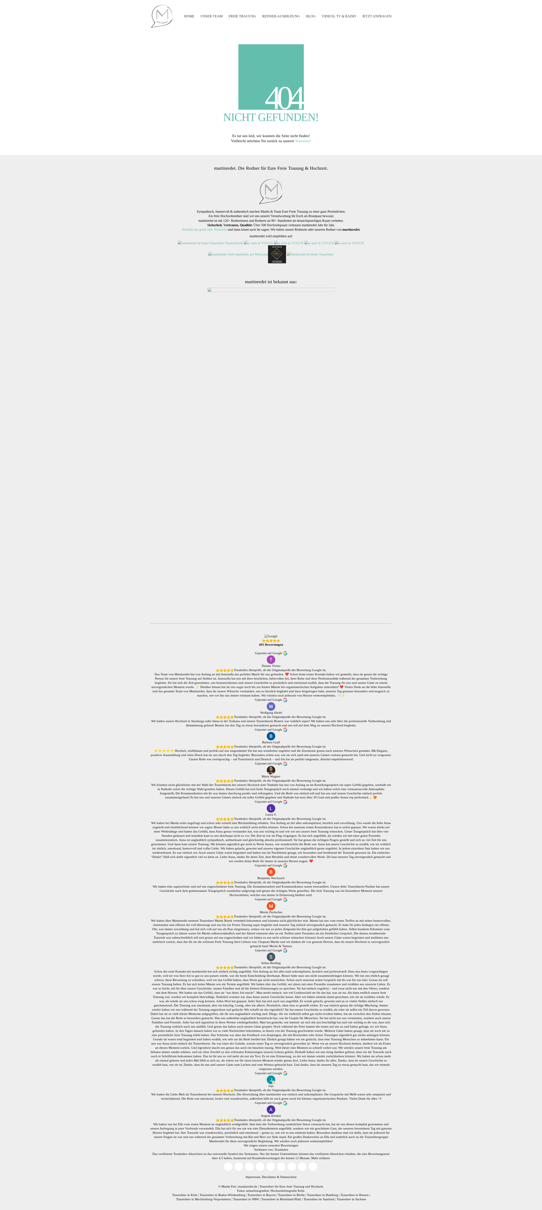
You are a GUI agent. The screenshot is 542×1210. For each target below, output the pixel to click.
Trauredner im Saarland (318, 1199)
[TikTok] (260, 1166)
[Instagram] (249, 1166)
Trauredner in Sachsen (351, 1199)
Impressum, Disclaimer (261, 1177)
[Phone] (302, 1166)
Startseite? (303, 141)
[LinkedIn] (292, 1166)
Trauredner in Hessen (354, 1195)
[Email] (228, 1166)
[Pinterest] (281, 1166)
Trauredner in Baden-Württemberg (222, 1195)
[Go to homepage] (162, 16)
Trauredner (267, 1186)
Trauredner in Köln (184, 1195)
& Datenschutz (287, 1177)
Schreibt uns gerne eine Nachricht (204, 229)
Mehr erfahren (320, 1158)
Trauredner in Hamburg (322, 1195)
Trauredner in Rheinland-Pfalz (281, 1199)
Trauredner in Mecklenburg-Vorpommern (203, 1199)
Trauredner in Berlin (291, 1195)
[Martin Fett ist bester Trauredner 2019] (310, 254)
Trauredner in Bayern (261, 1195)
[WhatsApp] (313, 1166)
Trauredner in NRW (246, 1199)
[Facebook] (270, 1166)
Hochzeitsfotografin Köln (287, 1190)
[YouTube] (239, 1166)
